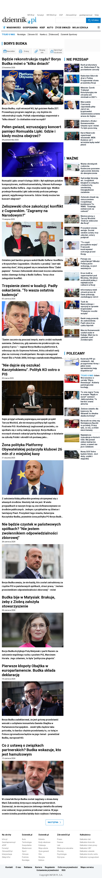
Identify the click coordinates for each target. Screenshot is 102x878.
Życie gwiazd (44, 851)
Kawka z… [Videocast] (49, 34)
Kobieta (42, 839)
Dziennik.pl (27, 835)
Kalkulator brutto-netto (89, 854)
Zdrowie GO (32, 34)
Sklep (97, 15)
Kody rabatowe (44, 842)
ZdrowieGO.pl (71, 15)
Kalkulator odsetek (87, 851)
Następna (53, 822)
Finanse (60, 842)
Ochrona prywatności (68, 867)
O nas (18, 867)
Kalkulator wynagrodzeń (89, 857)
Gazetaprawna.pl (8, 842)
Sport (24, 851)
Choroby (60, 851)
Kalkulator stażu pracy (88, 845)
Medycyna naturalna (65, 848)
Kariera (38, 867)
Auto (24, 839)
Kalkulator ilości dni (87, 842)
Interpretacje (7, 854)
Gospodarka (26, 845)
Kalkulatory (85, 835)
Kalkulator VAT (85, 848)
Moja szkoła (43, 848)
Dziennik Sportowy (69, 34)
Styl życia (60, 857)
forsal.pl (40, 15)
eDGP (4, 845)
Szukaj (95, 20)
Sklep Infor (6, 857)
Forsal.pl (5, 848)
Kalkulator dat (85, 839)
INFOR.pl (30, 15)
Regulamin (50, 867)
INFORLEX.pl (51, 15)
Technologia (27, 842)
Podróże (25, 857)
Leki (58, 845)
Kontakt (9, 867)
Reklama (28, 867)
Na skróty (6, 835)
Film (40, 854)
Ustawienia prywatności (48, 870)
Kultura (41, 860)
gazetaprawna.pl (85, 15)
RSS (63, 870)
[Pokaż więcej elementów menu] (98, 27)
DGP (61, 15)
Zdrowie (25, 854)
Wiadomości (27, 848)
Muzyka (42, 857)
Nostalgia (21, 34)
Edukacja (42, 845)
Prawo (59, 839)
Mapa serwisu (87, 867)
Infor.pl (4, 839)
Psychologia (62, 854)
